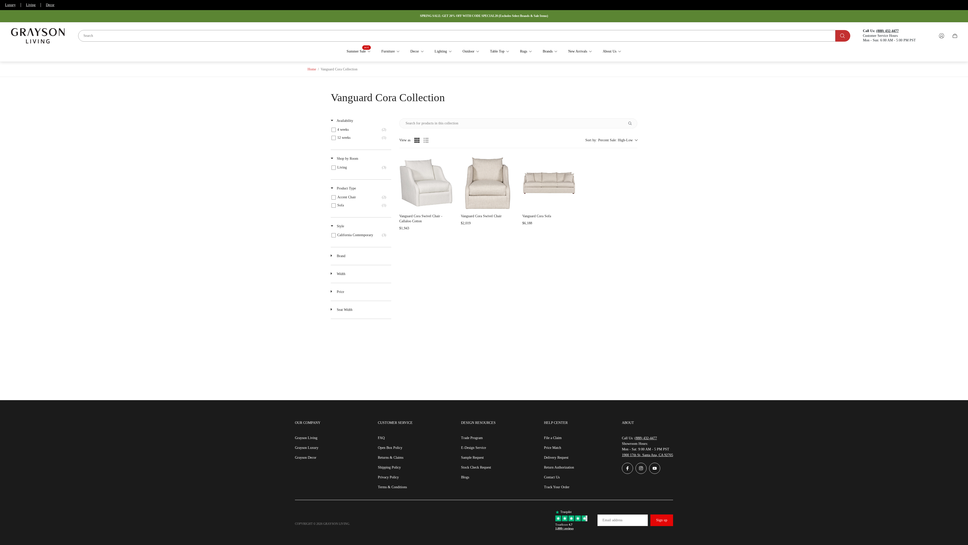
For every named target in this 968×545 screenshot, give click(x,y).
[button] (611, 140)
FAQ (381, 438)
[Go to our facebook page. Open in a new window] (627, 468)
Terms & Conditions (392, 487)
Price (340, 292)
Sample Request (472, 457)
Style (340, 226)
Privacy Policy (388, 477)
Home (312, 69)
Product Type (346, 188)
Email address (612, 520)
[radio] (416, 140)
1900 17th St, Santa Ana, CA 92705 (647, 455)
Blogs (465, 477)
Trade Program (472, 438)
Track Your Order (556, 487)
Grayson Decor (305, 457)
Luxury (10, 5)
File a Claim (553, 438)
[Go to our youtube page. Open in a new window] (654, 468)
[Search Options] (632, 123)
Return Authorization (559, 467)
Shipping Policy (389, 467)
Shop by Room (347, 158)
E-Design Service (473, 448)
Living (31, 5)
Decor (50, 5)
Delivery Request (556, 457)
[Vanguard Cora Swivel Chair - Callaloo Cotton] (426, 183)
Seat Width (344, 310)
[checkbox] (360, 129)
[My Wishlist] (929, 36)
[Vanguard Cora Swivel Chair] (487, 183)
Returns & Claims (390, 457)
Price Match (552, 448)
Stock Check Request (476, 467)
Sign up (661, 520)
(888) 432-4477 (645, 438)
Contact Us (552, 477)
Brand (340, 256)
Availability (344, 121)
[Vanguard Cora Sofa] (549, 183)
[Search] (842, 36)
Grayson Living (306, 438)
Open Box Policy (390, 448)
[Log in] (941, 35)
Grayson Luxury (306, 448)
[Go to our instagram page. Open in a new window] (641, 468)
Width (340, 274)
